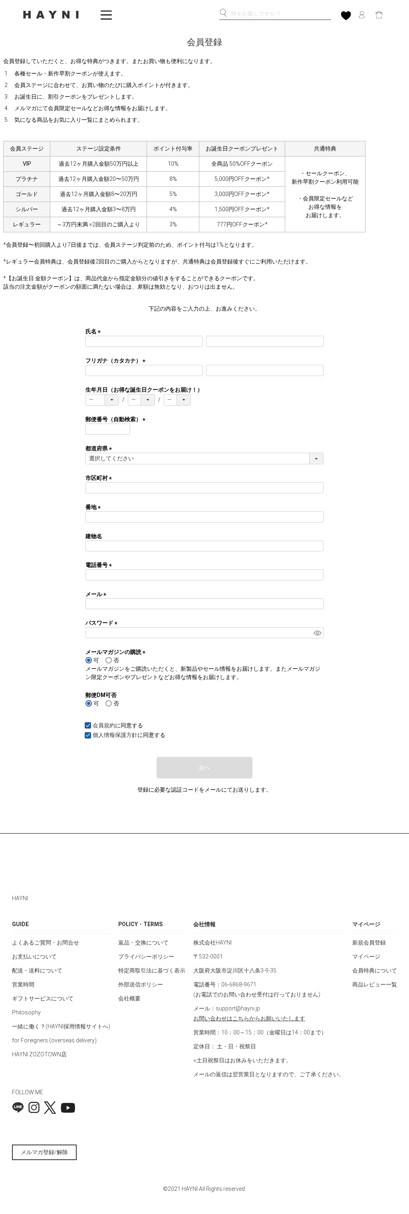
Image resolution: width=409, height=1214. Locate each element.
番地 (94, 507)
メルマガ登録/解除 (44, 1152)
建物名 (93, 536)
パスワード (102, 623)
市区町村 (100, 478)
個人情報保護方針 (115, 735)
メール (97, 594)
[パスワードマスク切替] (317, 633)
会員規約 (104, 725)
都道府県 (100, 448)
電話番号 (100, 565)
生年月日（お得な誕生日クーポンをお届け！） (144, 389)
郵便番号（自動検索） (116, 419)
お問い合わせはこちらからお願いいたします (249, 1018)
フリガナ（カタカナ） (116, 360)
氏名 (94, 331)
